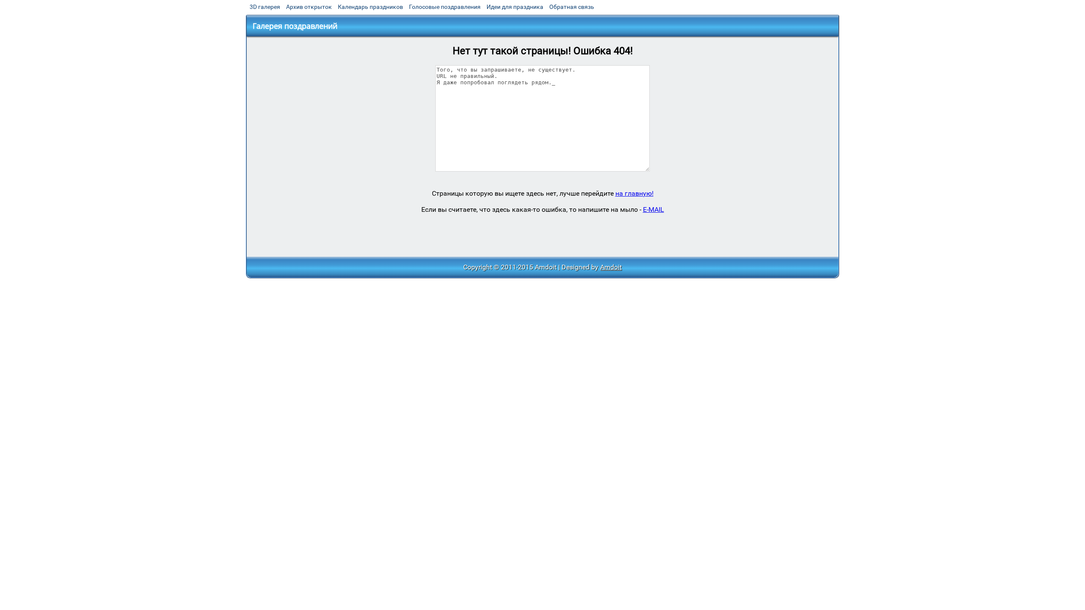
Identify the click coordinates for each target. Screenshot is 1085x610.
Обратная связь (571, 6)
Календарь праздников (370, 6)
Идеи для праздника (515, 6)
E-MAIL (653, 209)
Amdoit (611, 267)
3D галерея (265, 6)
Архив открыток (309, 6)
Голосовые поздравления (445, 6)
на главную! (634, 193)
